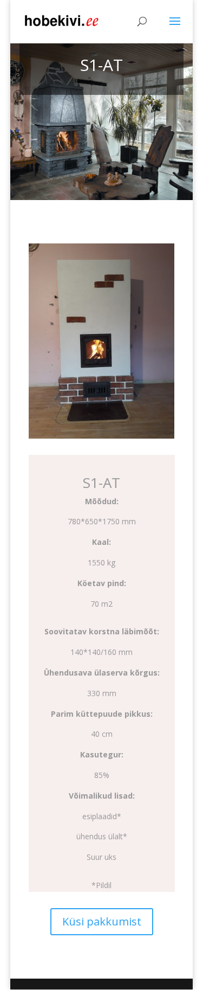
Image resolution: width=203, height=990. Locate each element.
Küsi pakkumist (101, 921)
